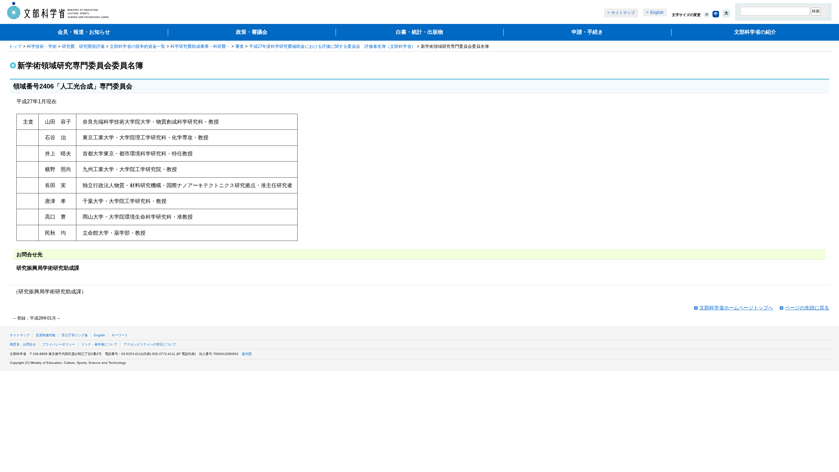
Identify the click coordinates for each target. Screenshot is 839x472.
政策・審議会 (251, 32)
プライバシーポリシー (58, 344)
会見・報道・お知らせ (84, 32)
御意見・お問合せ (23, 344)
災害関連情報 (45, 335)
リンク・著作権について (99, 344)
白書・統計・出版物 (419, 32)
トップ (15, 46)
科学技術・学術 (42, 46)
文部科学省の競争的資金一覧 (137, 46)
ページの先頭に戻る (807, 307)
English (657, 12)
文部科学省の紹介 (755, 32)
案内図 (247, 354)
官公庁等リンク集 (75, 335)
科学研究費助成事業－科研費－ (200, 46)
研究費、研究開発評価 (83, 46)
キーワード (119, 335)
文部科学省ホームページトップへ (736, 307)
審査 (239, 46)
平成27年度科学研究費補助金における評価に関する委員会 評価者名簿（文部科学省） (332, 46)
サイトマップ (623, 12)
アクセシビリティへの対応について (150, 344)
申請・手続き (587, 32)
